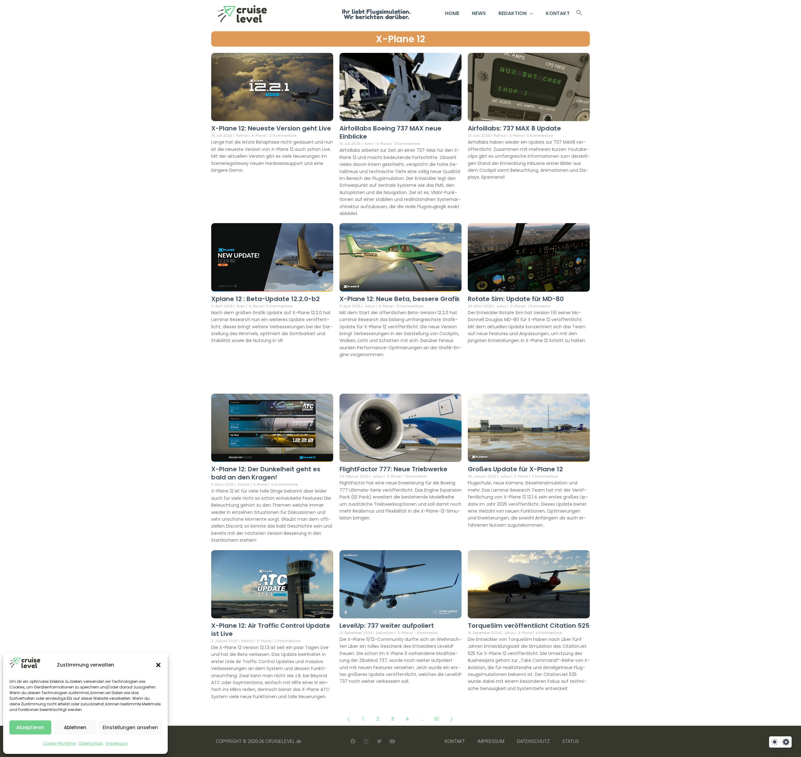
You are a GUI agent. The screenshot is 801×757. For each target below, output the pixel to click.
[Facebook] (352, 741)
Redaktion (512, 13)
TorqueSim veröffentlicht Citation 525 (528, 625)
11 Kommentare (545, 476)
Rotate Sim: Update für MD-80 (516, 298)
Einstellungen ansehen (130, 727)
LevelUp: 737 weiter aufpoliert (386, 625)
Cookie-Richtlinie (59, 743)
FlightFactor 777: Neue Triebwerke (393, 469)
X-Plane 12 (400, 39)
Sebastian (385, 632)
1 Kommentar (539, 306)
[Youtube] (392, 741)
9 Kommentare (549, 632)
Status (570, 741)
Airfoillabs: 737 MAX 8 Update (514, 128)
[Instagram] (366, 741)
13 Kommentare (409, 306)
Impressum (117, 743)
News (479, 13)
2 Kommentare (287, 640)
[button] (158, 665)
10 (436, 719)
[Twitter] (379, 741)
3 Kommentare (407, 143)
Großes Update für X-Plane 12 (515, 469)
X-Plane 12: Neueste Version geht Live (271, 128)
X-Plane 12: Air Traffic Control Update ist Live (270, 629)
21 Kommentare (282, 135)
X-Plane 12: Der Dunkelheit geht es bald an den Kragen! (265, 473)
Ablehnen (75, 727)
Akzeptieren (30, 727)
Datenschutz (91, 743)
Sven (368, 143)
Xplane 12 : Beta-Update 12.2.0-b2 (265, 298)
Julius (370, 306)
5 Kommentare (540, 135)
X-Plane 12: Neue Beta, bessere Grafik (399, 298)
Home (452, 13)
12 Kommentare (284, 484)
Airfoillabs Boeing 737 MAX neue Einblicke (390, 132)
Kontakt (558, 13)
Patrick (242, 135)
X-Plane (258, 135)
